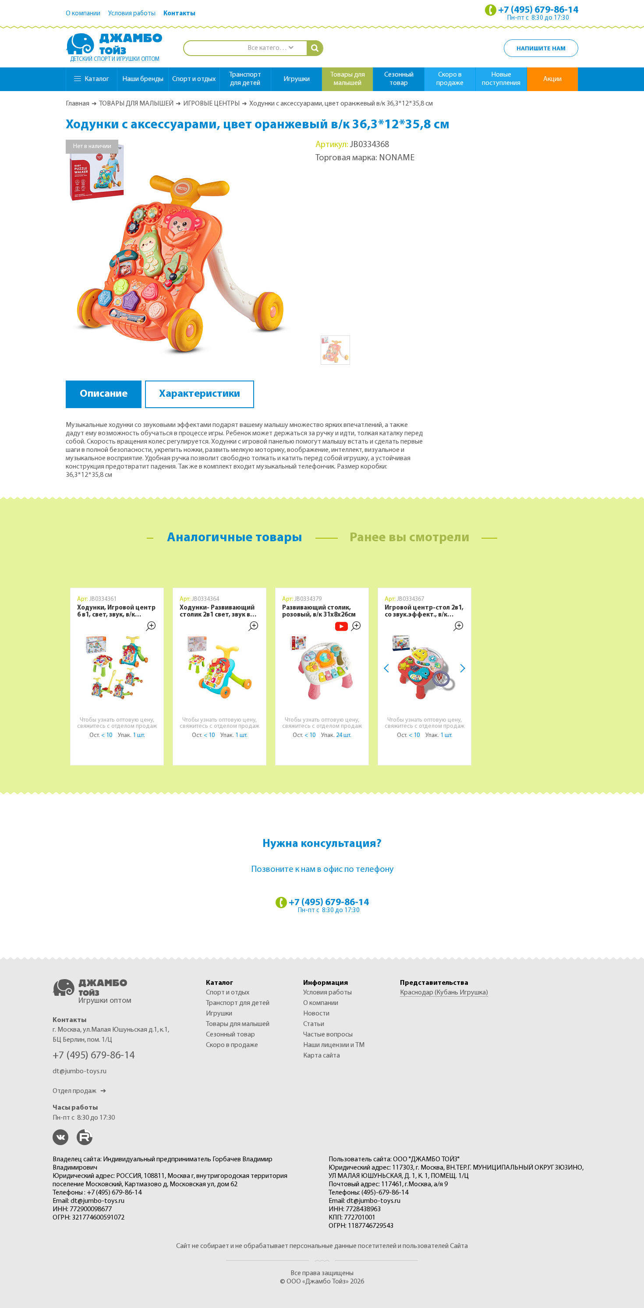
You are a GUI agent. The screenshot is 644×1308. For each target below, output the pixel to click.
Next (460, 668)
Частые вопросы (328, 1034)
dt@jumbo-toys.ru (79, 1071)
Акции (552, 79)
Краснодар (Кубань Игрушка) (444, 992)
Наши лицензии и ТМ (333, 1045)
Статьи (313, 1024)
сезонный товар (399, 79)
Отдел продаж (79, 1091)
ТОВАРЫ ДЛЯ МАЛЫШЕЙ (136, 103)
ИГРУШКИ (219, 1013)
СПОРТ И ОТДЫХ (227, 992)
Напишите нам (541, 49)
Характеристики (199, 394)
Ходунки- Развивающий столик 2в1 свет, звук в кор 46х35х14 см (217, 612)
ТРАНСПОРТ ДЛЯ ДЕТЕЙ (237, 1003)
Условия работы (132, 14)
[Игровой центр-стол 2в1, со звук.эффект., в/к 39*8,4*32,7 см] (424, 667)
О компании (83, 14)
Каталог (97, 79)
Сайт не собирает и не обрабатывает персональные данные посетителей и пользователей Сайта (322, 1246)
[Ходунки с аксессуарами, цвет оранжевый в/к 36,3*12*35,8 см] (180, 253)
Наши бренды (142, 79)
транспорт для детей (245, 79)
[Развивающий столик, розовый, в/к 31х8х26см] (322, 667)
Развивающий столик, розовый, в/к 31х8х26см (319, 611)
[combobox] (270, 48)
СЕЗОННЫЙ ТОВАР (230, 1034)
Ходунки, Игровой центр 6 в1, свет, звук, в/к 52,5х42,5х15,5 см (116, 612)
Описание (103, 394)
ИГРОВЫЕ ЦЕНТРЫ (211, 103)
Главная (77, 103)
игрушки (296, 79)
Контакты (179, 14)
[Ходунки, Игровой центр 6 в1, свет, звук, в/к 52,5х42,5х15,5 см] (117, 667)
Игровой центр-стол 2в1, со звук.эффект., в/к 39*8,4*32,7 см (424, 612)
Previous (388, 668)
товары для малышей (347, 79)
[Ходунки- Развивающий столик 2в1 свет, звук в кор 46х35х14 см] (219, 667)
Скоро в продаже (450, 79)
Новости (316, 1013)
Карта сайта (321, 1055)
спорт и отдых (194, 79)
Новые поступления (501, 79)
